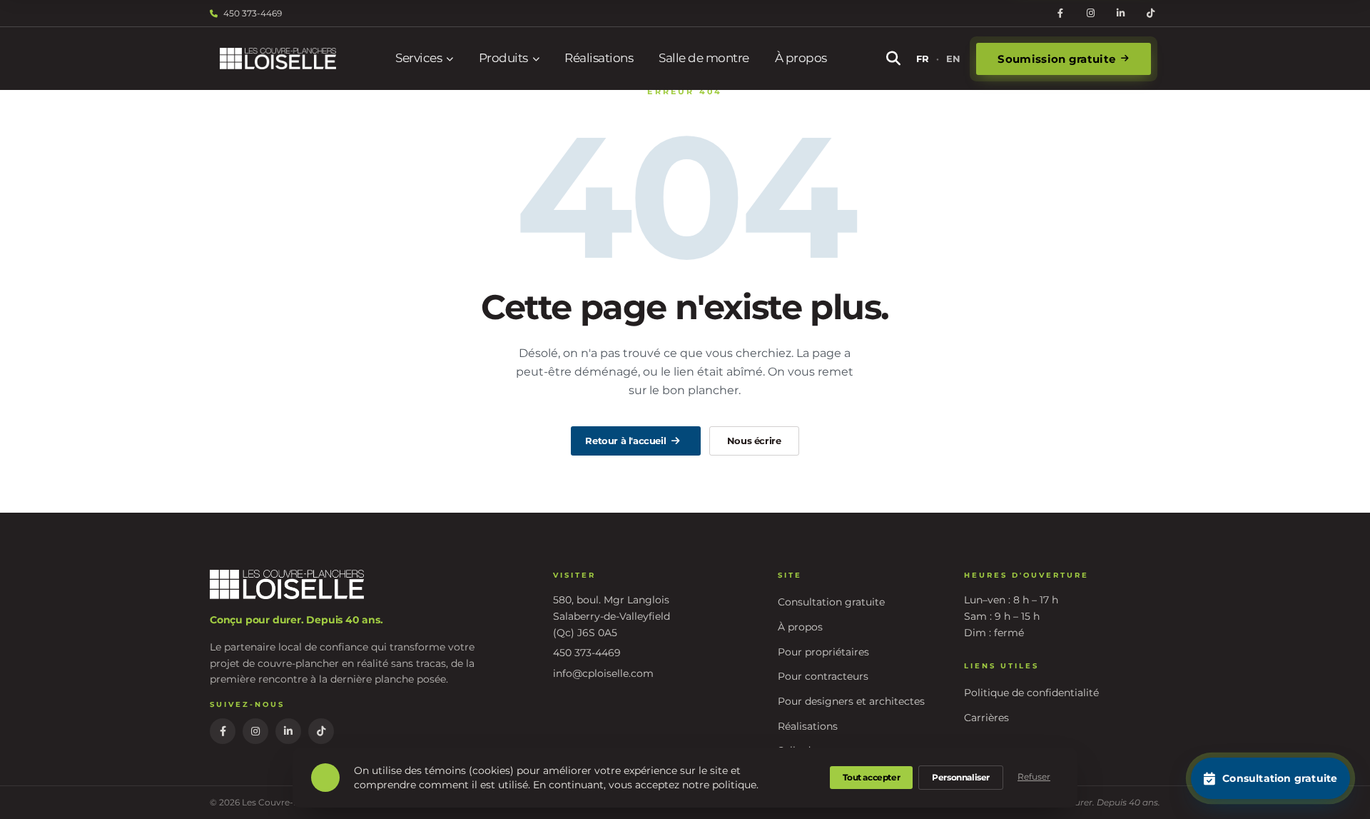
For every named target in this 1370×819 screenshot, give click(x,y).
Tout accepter (871, 777)
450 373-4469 (252, 13)
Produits (503, 58)
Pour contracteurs (823, 676)
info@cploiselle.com (603, 673)
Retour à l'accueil (625, 440)
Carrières (986, 717)
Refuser (1034, 776)
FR (922, 58)
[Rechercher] (893, 58)
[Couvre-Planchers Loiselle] (278, 59)
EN (953, 58)
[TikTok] (1150, 14)
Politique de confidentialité (1031, 692)
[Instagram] (1090, 14)
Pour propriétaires (823, 651)
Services (418, 58)
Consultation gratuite (831, 602)
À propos (801, 58)
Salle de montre (704, 58)
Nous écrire (754, 440)
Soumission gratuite (1056, 59)
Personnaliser (961, 777)
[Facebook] (1060, 14)
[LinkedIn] (1120, 14)
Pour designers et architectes (851, 701)
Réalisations (598, 58)
